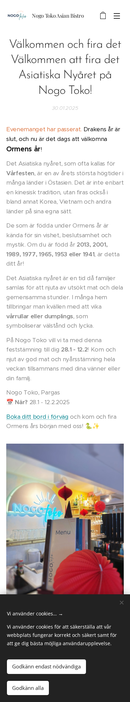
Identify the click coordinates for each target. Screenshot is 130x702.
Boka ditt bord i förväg (37, 416)
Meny (117, 16)
